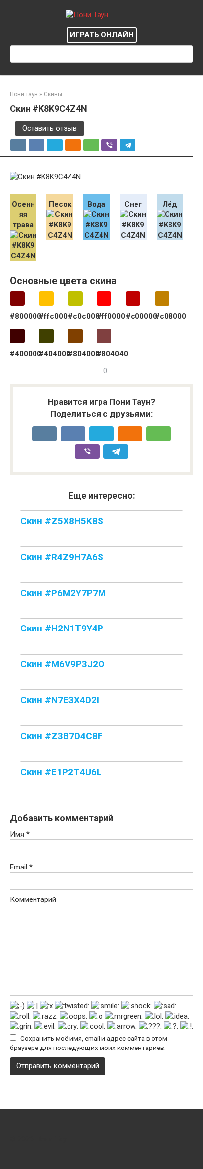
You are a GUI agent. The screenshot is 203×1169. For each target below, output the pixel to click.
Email (21, 867)
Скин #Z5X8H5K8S (61, 521)
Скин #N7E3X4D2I (59, 700)
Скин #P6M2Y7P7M (63, 593)
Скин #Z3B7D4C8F (61, 736)
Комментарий (33, 899)
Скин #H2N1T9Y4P (61, 628)
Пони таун (24, 94)
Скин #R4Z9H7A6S (61, 557)
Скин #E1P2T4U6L (61, 772)
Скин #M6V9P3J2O (62, 664)
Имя (20, 834)
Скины (53, 94)
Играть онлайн (102, 34)
